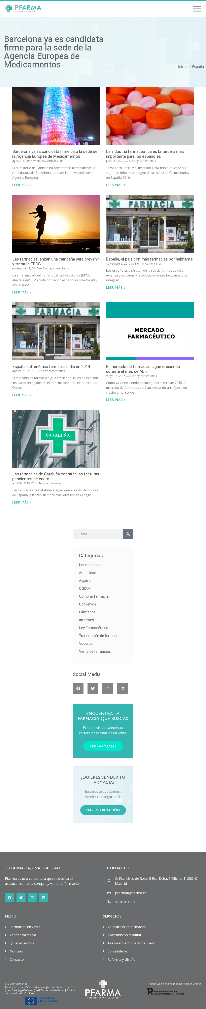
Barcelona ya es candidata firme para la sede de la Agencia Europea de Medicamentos (54, 154)
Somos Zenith (192, 984)
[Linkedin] (122, 688)
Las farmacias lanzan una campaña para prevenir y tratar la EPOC (55, 261)
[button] (197, 9)
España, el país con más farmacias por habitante (149, 259)
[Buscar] (128, 534)
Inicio (182, 66)
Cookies (29, 993)
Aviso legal (57, 990)
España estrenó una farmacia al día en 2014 (51, 367)
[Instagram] (107, 688)
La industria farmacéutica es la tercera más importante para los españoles (145, 154)
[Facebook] (78, 688)
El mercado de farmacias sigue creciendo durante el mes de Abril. (143, 369)
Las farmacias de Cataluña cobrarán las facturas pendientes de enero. (55, 476)
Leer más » (22, 185)
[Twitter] (93, 688)
